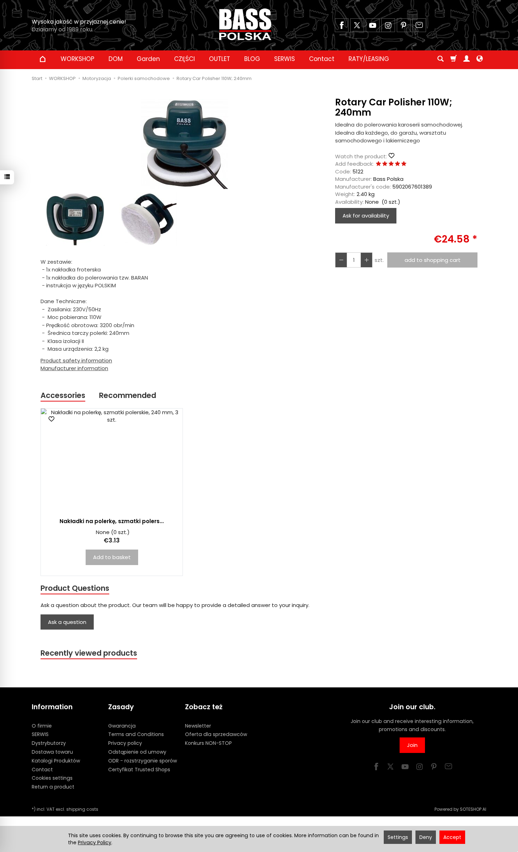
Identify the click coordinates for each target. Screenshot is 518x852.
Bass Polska (388, 179)
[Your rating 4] (397, 164)
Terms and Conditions (136, 734)
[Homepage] (245, 24)
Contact (321, 59)
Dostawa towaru (52, 751)
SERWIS (284, 59)
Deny (425, 837)
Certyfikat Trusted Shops (139, 769)
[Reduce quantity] (366, 260)
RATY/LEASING (369, 59)
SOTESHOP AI (473, 809)
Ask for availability (366, 215)
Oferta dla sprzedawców (216, 734)
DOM (116, 59)
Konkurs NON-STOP (208, 743)
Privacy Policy (94, 842)
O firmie (42, 725)
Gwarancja (122, 725)
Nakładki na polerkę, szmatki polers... (112, 521)
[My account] (466, 58)
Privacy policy (125, 743)
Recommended (127, 395)
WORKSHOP (77, 59)
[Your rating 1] (378, 164)
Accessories (63, 395)
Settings (398, 837)
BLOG (252, 59)
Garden (148, 59)
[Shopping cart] (453, 58)
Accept (452, 837)
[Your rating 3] (391, 164)
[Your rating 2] (385, 164)
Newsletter (198, 725)
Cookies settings (52, 777)
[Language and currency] (479, 58)
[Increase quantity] (341, 260)
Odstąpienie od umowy (137, 751)
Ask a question (67, 622)
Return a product (53, 786)
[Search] (440, 58)
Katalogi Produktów (56, 760)
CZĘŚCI (184, 59)
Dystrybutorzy (49, 743)
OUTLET (219, 59)
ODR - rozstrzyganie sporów (142, 760)
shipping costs (82, 809)
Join (412, 745)
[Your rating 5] (404, 164)
